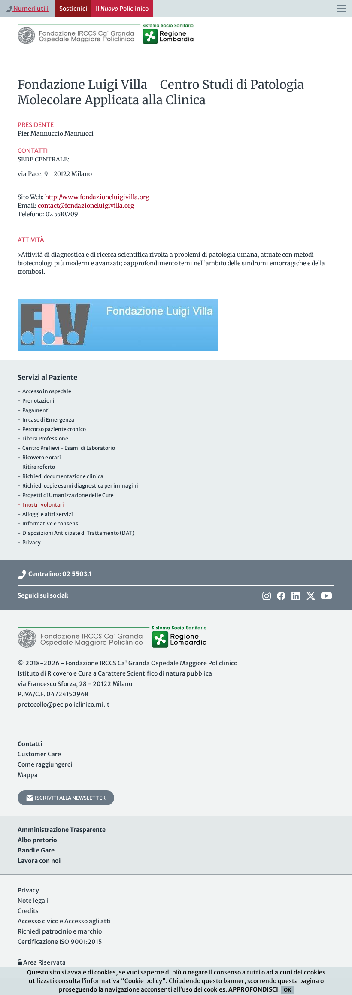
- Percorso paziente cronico (52, 429)
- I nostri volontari (41, 504)
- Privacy (29, 542)
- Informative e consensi (49, 523)
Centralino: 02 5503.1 (59, 574)
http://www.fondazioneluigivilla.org (97, 197)
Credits (28, 911)
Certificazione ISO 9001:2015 (60, 942)
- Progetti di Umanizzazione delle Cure (66, 495)
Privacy (28, 890)
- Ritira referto (36, 467)
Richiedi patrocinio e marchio (60, 931)
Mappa (28, 775)
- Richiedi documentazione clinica (60, 476)
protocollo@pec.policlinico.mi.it (63, 704)
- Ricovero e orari (39, 457)
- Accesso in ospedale (44, 391)
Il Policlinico (122, 8)
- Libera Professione (43, 438)
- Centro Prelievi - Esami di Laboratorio (66, 448)
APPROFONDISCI (253, 989)
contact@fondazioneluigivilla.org (86, 205)
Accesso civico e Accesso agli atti (64, 921)
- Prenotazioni (36, 400)
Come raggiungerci (45, 764)
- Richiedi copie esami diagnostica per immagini (78, 485)
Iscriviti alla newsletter (69, 798)
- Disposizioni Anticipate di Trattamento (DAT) (76, 533)
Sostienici (73, 8)
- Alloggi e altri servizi (45, 514)
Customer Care (39, 754)
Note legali (33, 900)
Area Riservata (44, 962)
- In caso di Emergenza (46, 419)
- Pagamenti (34, 410)
